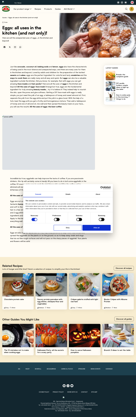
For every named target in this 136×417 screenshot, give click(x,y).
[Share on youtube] (125, 2)
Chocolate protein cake (14, 299)
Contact (84, 392)
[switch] (57, 219)
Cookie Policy (44, 392)
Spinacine (81, 369)
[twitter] (10, 47)
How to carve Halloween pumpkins (81, 351)
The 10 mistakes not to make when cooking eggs (16, 351)
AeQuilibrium (51, 369)
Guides (4, 17)
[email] (15, 47)
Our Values (17, 3)
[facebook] (4, 47)
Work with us (72, 392)
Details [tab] (68, 194)
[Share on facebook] (118, 2)
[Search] (126, 9)
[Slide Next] (130, 291)
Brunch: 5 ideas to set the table (117, 350)
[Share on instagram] (122, 2)
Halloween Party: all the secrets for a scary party (50, 351)
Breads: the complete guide (122, 76)
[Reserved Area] (131, 9)
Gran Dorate (95, 369)
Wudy (27, 369)
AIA (19, 369)
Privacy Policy (58, 392)
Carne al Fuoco (67, 369)
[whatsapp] (20, 47)
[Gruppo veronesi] (68, 398)
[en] (132, 2)
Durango (109, 369)
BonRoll (38, 369)
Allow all (96, 228)
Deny (67, 228)
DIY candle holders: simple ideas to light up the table (122, 86)
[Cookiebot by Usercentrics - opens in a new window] (102, 187)
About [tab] (98, 194)
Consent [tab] (38, 194)
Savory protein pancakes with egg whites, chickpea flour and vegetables (50, 301)
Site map (94, 392)
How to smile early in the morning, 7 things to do (123, 97)
